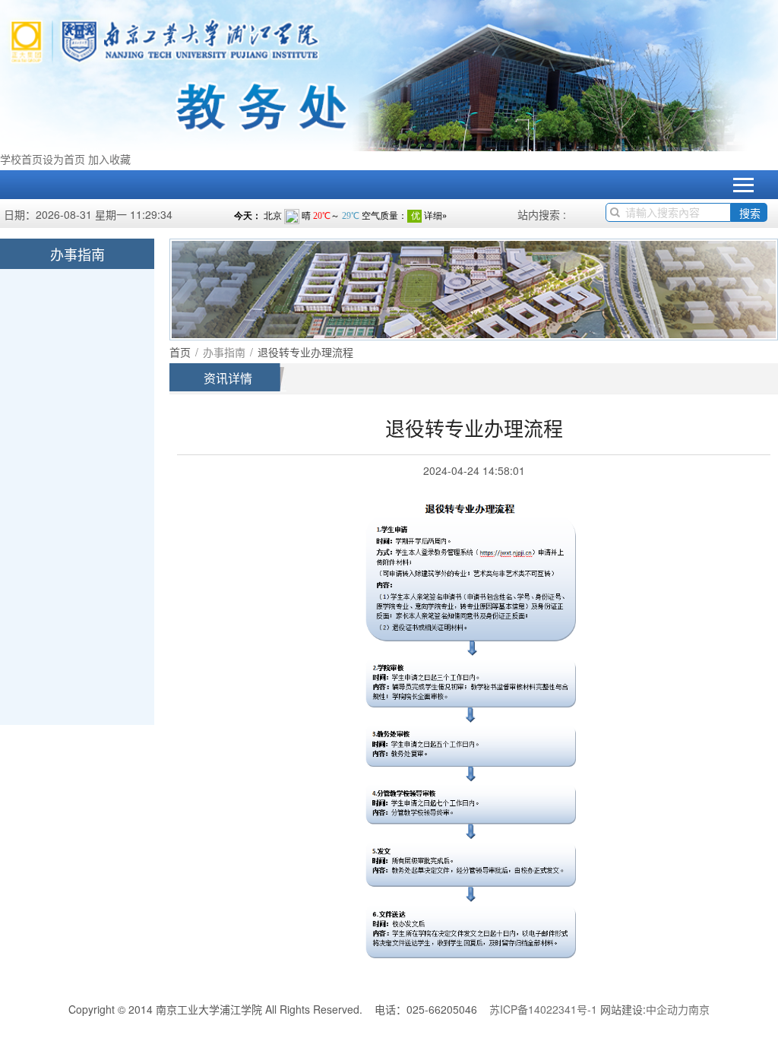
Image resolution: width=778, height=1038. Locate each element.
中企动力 (667, 1009)
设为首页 (64, 158)
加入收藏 (109, 158)
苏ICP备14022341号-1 (543, 1009)
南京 (699, 1009)
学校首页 (21, 158)
